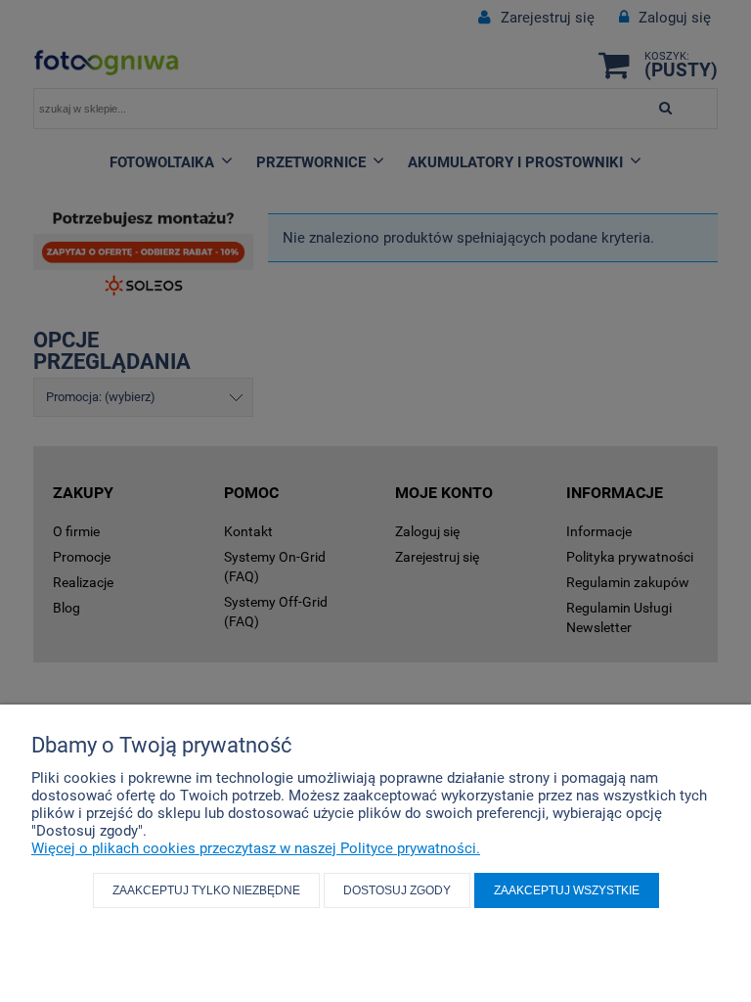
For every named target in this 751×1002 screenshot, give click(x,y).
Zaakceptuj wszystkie (567, 890)
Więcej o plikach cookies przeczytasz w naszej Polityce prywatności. (255, 848)
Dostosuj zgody (397, 890)
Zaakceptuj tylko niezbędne (206, 890)
